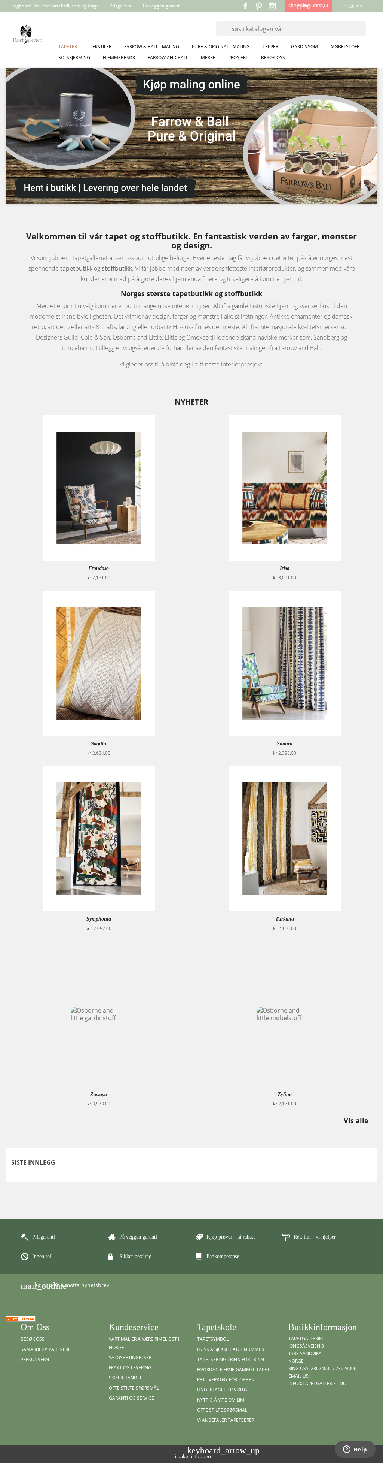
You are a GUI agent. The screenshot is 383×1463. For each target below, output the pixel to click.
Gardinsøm (304, 46)
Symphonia (98, 919)
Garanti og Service (131, 1398)
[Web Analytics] (21, 1318)
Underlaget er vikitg (222, 1390)
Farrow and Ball (168, 57)
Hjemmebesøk (119, 57)
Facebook (245, 6)
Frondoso (98, 568)
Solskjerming (74, 57)
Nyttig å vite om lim (220, 1400)
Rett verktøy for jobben (226, 1379)
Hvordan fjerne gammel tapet (233, 1369)
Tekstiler (100, 46)
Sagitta (98, 743)
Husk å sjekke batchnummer (230, 1349)
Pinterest (259, 6)
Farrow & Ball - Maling (151, 46)
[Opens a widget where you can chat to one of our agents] (355, 1450)
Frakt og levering (130, 1367)
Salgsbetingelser (130, 1357)
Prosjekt (238, 57)
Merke (208, 57)
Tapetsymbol (213, 1339)
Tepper (270, 46)
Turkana (284, 919)
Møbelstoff (345, 46)
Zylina (285, 1094)
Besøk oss (273, 57)
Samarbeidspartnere (46, 1349)
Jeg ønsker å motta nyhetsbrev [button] (65, 1285)
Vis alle (360, 1121)
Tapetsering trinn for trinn (230, 1359)
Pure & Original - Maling (221, 46)
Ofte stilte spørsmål (134, 1388)
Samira (284, 743)
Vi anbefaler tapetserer (225, 1420)
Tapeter (67, 46)
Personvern (35, 1359)
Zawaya (98, 1094)
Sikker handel (125, 1378)
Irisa (284, 568)
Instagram (272, 6)
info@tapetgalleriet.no (317, 1383)
